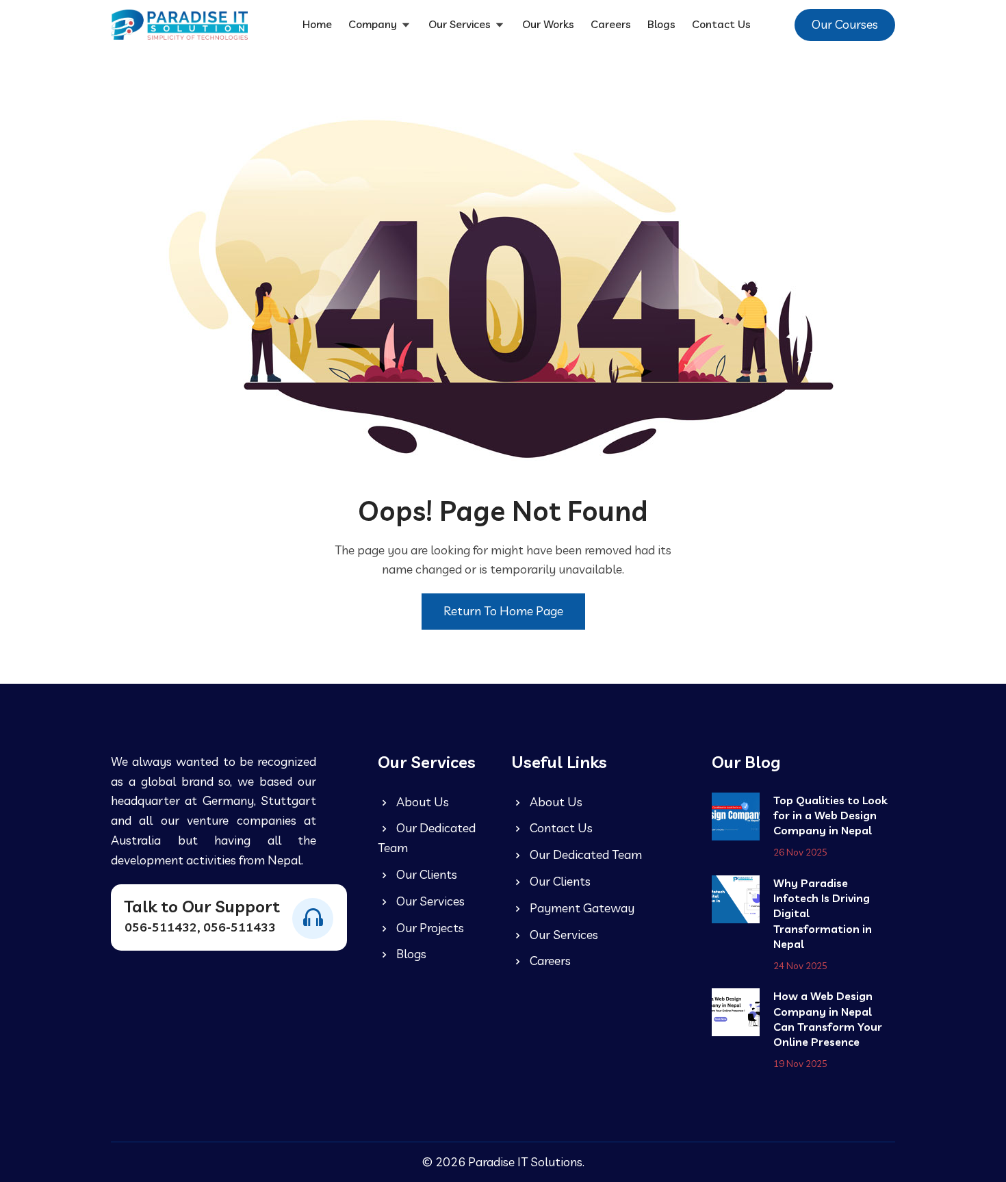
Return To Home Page (503, 611)
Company (374, 24)
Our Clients (425, 874)
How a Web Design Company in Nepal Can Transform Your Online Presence (827, 1019)
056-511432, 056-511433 (200, 927)
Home (317, 24)
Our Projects (429, 928)
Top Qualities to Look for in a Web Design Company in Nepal (830, 815)
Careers (611, 24)
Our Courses (845, 24)
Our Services (460, 24)
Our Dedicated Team (427, 838)
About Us (421, 802)
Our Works (548, 24)
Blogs (661, 24)
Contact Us (721, 24)
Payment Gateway (580, 908)
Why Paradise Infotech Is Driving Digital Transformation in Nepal (822, 913)
